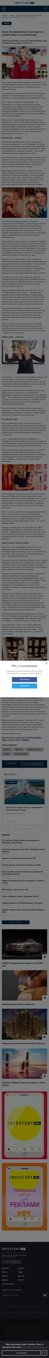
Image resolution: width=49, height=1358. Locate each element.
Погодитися (21, 1353)
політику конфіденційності (34, 1347)
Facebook (24, 680)
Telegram (24, 686)
